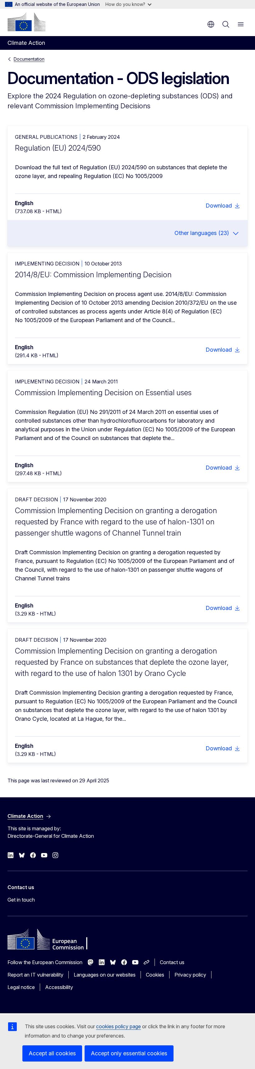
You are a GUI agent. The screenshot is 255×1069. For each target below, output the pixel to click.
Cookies (155, 975)
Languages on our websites (105, 975)
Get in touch (21, 900)
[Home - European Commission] (26, 21)
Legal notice (21, 987)
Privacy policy (190, 975)
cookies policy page (118, 1026)
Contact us (172, 962)
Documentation (29, 59)
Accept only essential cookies (129, 1053)
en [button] (211, 24)
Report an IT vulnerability (35, 975)
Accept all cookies (52, 1053)
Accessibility (59, 987)
